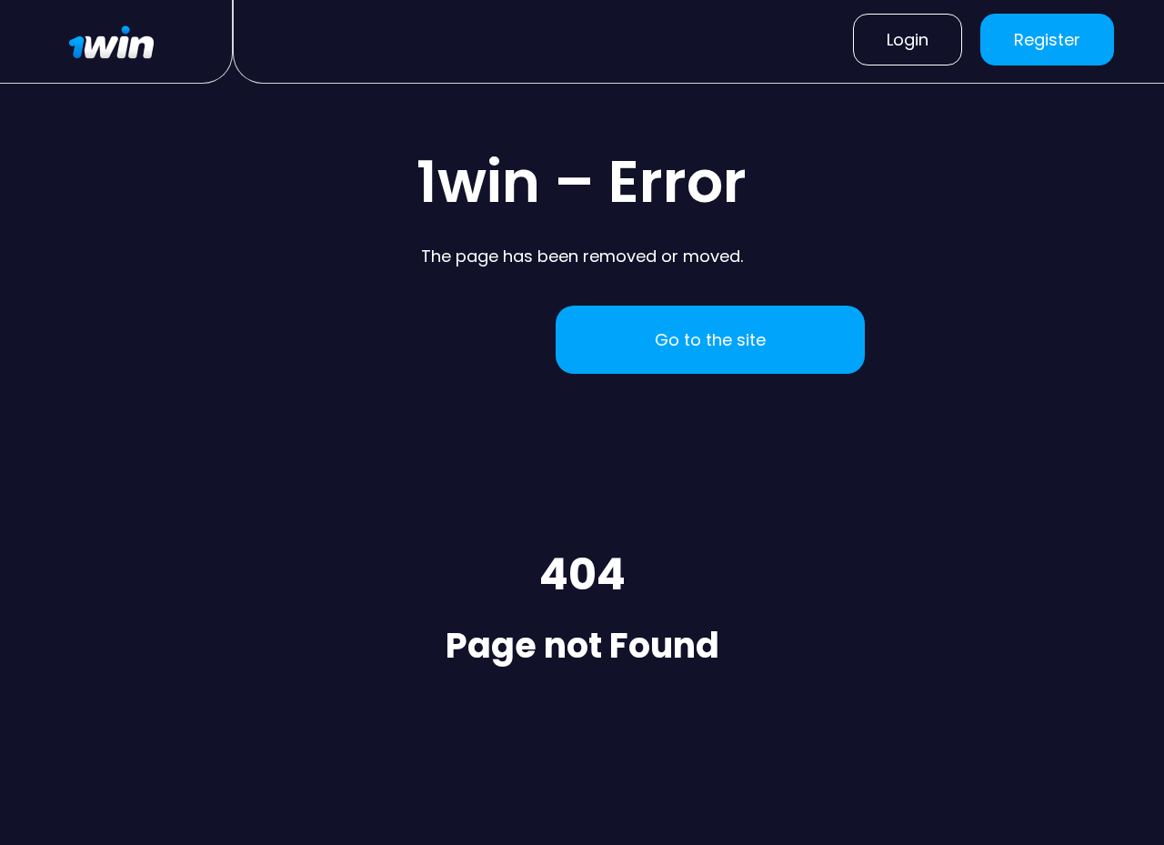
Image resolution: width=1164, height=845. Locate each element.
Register (1047, 39)
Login (907, 39)
